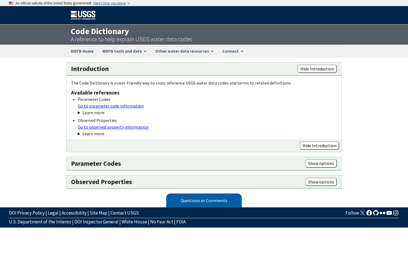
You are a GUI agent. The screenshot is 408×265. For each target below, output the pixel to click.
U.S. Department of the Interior (40, 222)
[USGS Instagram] (395, 215)
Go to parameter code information (111, 106)
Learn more (93, 112)
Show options (321, 163)
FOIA (181, 222)
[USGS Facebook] (369, 215)
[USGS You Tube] (389, 215)
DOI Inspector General (96, 222)
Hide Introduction (317, 69)
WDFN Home (82, 51)
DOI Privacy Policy (27, 213)
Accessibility (74, 213)
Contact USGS (124, 213)
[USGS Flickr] (382, 215)
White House (134, 222)
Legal (53, 213)
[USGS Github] (375, 215)
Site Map (98, 213)
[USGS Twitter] (362, 215)
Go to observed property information (113, 127)
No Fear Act (161, 222)
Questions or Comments (204, 200)
